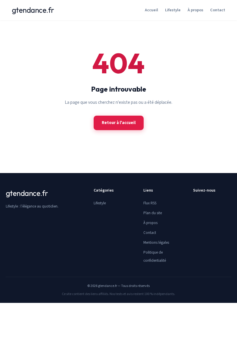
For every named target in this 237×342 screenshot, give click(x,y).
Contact (217, 10)
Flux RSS (149, 203)
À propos (195, 10)
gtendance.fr (33, 10)
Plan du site (152, 213)
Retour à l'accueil (119, 123)
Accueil (151, 10)
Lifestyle (173, 10)
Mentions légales (156, 242)
